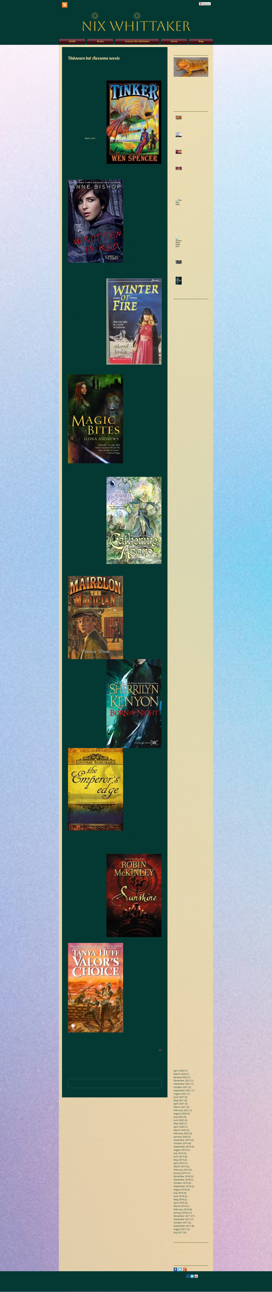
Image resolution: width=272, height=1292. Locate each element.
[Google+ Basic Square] (185, 1269)
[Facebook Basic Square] (175, 1269)
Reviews (189, 1245)
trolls (184, 1255)
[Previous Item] (178, 67)
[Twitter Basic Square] (180, 1269)
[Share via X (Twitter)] (77, 1040)
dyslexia (202, 1250)
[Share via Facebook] (69, 1040)
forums (177, 1255)
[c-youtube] (196, 1276)
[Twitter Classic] (192, 1276)
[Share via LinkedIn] (84, 1040)
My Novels (178, 1245)
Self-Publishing (181, 1250)
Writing (193, 1250)
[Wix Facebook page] (188, 1276)
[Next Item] (203, 67)
